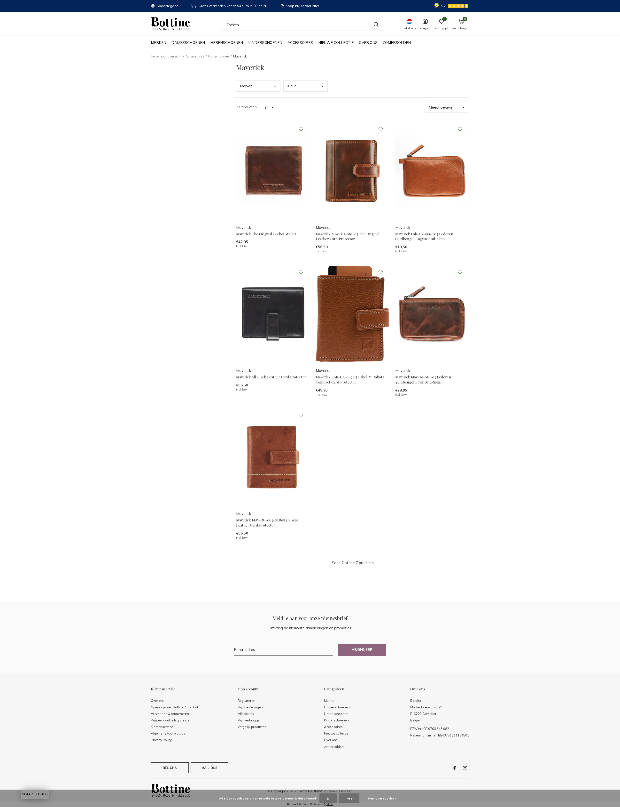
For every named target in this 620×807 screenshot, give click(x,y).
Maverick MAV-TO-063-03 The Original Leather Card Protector (348, 236)
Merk (246, 86)
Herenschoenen (226, 42)
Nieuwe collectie (336, 42)
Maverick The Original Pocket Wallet (266, 234)
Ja (328, 798)
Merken (158, 42)
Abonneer (362, 649)
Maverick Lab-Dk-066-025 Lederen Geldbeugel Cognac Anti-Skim (424, 236)
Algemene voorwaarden (169, 733)
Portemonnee (218, 56)
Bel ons (170, 768)
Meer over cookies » (382, 798)
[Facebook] (454, 768)
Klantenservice (162, 727)
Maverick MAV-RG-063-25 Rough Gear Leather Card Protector (267, 522)
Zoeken (376, 25)
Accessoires (300, 42)
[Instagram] (465, 768)
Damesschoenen (188, 42)
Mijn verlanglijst (249, 720)
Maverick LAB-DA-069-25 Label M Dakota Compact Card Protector (350, 379)
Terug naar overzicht (166, 56)
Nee (349, 798)
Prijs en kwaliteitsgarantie (170, 720)
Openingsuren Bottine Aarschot (174, 707)
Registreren (246, 701)
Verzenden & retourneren (170, 714)
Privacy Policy (161, 740)
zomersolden (397, 42)
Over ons (368, 42)
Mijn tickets (246, 714)
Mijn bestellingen (250, 707)
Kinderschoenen (265, 42)
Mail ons (209, 768)
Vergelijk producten (252, 727)
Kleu (291, 86)
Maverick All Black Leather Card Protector (271, 377)
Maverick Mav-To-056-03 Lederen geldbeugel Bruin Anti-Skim (423, 379)
